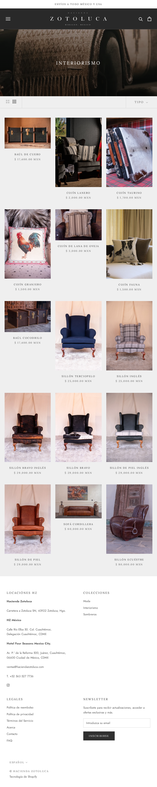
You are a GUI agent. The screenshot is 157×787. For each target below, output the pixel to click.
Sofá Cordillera (78, 524)
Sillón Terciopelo (78, 376)
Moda (86, 601)
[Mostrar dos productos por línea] (7, 101)
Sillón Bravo (78, 467)
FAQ (9, 741)
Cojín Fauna (129, 284)
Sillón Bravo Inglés (27, 467)
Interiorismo (90, 608)
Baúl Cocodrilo (27, 338)
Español (17, 762)
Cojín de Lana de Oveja (78, 246)
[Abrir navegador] (8, 19)
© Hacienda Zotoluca (29, 771)
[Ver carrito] (149, 19)
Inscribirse (99, 736)
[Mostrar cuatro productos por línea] (14, 101)
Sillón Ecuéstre (129, 559)
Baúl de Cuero (28, 154)
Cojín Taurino (129, 192)
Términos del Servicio (20, 721)
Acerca (11, 727)
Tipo (140, 102)
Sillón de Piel (28, 559)
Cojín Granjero (28, 284)
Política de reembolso (20, 707)
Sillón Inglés (129, 376)
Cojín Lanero (78, 192)
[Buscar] (141, 19)
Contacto (12, 734)
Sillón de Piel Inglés (129, 467)
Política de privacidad (20, 714)
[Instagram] (8, 685)
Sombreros (89, 614)
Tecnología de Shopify (23, 777)
